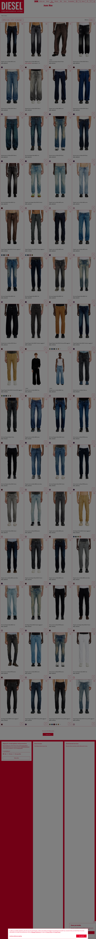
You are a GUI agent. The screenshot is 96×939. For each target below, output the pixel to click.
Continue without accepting (15, 936)
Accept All (81, 936)
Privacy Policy (49, 932)
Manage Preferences (36, 932)
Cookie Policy (57, 932)
